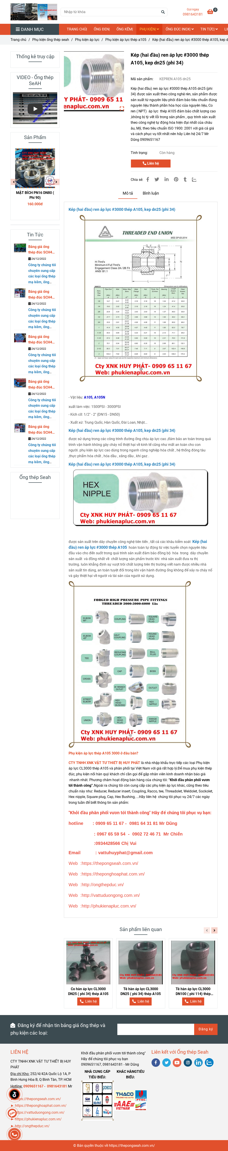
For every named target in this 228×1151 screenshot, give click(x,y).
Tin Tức (35, 234)
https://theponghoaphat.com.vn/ (41, 1105)
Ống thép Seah (35, 477)
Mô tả (128, 193)
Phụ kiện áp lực (87, 40)
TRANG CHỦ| (77, 29)
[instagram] (187, 1062)
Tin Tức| (208, 29)
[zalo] (209, 1062)
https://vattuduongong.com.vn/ (40, 1112)
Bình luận (151, 193)
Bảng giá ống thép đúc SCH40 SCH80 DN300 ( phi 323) (41, 250)
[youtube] (177, 1062)
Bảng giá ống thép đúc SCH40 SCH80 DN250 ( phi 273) (41, 294)
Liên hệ (152, 163)
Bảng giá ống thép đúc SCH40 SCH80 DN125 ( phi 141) (41, 430)
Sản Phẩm (35, 137)
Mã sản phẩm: (142, 79)
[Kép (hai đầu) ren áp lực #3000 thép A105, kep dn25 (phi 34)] (33, 11)
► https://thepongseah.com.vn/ (35, 1099)
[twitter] (166, 1062)
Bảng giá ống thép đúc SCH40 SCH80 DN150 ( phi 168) (41, 384)
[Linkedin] (166, 179)
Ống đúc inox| (178, 29)
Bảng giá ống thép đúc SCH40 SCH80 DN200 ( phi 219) (41, 340)
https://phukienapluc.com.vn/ (39, 1119)
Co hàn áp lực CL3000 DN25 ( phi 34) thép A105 (88, 991)
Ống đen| (102, 29)
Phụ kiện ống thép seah (50, 40)
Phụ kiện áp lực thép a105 (125, 40)
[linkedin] (198, 1062)
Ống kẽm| (124, 29)
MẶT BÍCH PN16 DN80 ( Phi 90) (35, 195)
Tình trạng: (140, 153)
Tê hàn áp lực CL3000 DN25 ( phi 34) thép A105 (140, 991)
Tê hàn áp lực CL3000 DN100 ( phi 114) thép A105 (193, 991)
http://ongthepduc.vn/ (32, 1126)
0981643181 (193, 14)
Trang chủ (18, 40)
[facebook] (155, 1062)
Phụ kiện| (148, 29)
